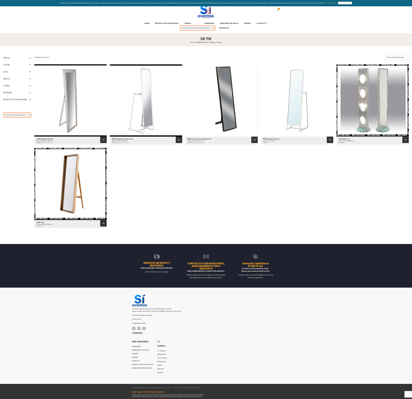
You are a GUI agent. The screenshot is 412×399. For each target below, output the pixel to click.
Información (162, 358)
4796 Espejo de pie (44, 139)
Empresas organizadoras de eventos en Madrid (186, 396)
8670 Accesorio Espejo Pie (199, 139)
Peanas (247, 23)
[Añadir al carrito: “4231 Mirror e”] (405, 140)
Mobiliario (209, 23)
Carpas (187, 23)
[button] (397, 57)
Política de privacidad (153, 392)
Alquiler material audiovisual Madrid (165, 395)
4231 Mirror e (344, 139)
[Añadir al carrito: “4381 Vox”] (103, 223)
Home (146, 23)
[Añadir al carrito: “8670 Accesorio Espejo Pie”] (254, 140)
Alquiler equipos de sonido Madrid (142, 395)
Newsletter (161, 354)
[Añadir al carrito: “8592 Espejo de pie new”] (179, 140)
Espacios (135, 361)
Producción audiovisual (143, 364)
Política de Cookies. (330, 3)
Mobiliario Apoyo (202, 42)
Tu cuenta (161, 351)
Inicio (192, 42)
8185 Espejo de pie (271, 139)
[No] (409, 3)
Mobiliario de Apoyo (229, 23)
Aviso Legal (137, 392)
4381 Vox (40, 222)
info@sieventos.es (139, 323)
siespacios (224, 28)
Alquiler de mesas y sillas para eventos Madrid (156, 396)
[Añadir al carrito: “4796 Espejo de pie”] (103, 140)
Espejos (212, 42)
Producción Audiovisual (166, 23)
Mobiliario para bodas (141, 368)
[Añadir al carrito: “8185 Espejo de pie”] (330, 140)
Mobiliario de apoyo (140, 350)
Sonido (135, 354)
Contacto (262, 23)
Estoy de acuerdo (345, 3)
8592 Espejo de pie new (122, 139)
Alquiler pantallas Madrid (184, 395)
